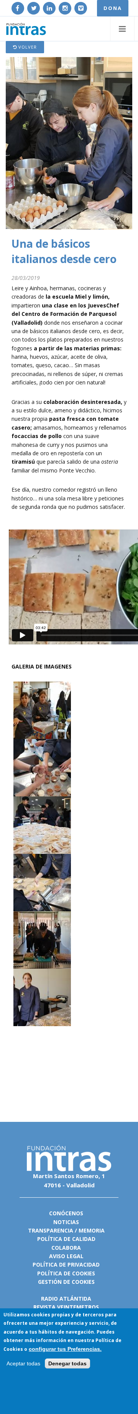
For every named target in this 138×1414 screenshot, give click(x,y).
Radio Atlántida (66, 1298)
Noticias (66, 1222)
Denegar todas (67, 1363)
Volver (27, 47)
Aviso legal (66, 1256)
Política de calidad (66, 1238)
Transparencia (50, 1230)
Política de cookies (66, 1273)
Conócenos (66, 1213)
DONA (113, 8)
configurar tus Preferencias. (65, 1349)
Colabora (66, 1247)
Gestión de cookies (66, 1281)
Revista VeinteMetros (66, 1307)
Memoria (92, 1230)
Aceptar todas (23, 1363)
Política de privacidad (66, 1264)
